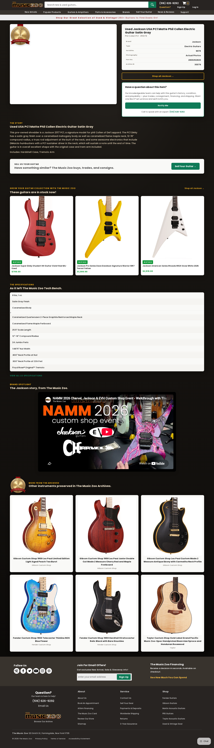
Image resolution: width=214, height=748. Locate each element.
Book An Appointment (88, 703)
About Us (82, 698)
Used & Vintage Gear (172, 724)
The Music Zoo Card (87, 713)
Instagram (42, 671)
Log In (195, 7)
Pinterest (49, 671)
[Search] (152, 5)
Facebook (23, 671)
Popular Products (52, 12)
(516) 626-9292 (168, 3)
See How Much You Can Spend (168, 677)
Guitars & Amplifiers (78, 12)
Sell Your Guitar (144, 12)
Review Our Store (86, 718)
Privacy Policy (41, 738)
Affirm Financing (85, 708)
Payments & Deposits (130, 708)
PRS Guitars (167, 713)
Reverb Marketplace (16, 671)
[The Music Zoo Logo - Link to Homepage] (27, 4)
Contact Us (125, 698)
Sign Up (181, 7)
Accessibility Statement (79, 738)
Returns (124, 718)
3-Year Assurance (128, 724)
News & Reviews (166, 12)
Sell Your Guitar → (185, 166)
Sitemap (82, 724)
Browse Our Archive (43, 721)
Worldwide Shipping (129, 713)
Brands (126, 12)
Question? (165, 7)
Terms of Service (58, 738)
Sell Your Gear (126, 703)
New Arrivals (31, 12)
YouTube (36, 671)
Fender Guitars (169, 698)
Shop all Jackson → (163, 76)
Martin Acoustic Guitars (173, 708)
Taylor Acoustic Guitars (173, 718)
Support (185, 12)
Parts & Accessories (105, 12)
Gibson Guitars (169, 703)
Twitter (29, 671)
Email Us (43, 705)
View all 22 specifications (26, 375)
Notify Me (163, 105)
